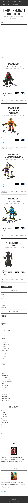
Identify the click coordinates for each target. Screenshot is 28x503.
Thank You (3, 429)
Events (2, 418)
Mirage (3, 338)
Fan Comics (4, 414)
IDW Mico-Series (6, 330)
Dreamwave (4, 327)
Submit (8, 1)
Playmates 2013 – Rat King (14, 244)
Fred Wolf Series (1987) (7, 381)
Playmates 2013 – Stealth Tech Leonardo (14, 200)
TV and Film (4, 377)
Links (4, 4)
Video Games (5, 375)
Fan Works (3, 410)
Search (2, 435)
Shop (2, 424)
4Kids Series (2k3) (6, 379)
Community (20, 1)
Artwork (4, 354)
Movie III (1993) (5, 387)
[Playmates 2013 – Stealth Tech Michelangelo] (14, 126)
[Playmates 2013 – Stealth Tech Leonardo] (14, 214)
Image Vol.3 (5, 336)
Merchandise (9, 100)
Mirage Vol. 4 (6, 344)
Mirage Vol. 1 (6, 340)
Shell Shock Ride (5, 422)
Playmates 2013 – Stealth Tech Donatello (14, 155)
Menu (2, 22)
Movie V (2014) (5, 394)
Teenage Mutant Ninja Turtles (14, 12)
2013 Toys (5, 100)
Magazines (5, 358)
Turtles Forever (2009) (6, 403)
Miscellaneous (5, 371)
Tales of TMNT (6, 348)
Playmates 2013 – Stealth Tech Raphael (14, 65)
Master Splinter (13, 68)
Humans (3, 319)
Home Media (4, 369)
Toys (13, 100)
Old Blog (8, 4)
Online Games (4, 426)
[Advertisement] (14, 39)
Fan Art (3, 412)
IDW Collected (6, 332)
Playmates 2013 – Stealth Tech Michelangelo (14, 110)
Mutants (3, 321)
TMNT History (5, 316)
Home (4, 1)
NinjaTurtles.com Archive (17, 4)
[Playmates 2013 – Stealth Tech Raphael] (14, 80)
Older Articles (7, 287)
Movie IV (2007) (5, 390)
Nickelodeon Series (6, 398)
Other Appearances (6, 353)
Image (3, 335)
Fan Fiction (4, 416)
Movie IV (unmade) (6, 392)
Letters (4, 356)
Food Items (4, 366)
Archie (3, 324)
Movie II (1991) (5, 385)
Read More (3, 465)
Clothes (3, 364)
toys (7, 102)
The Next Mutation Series (7, 400)
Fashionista (11, 501)
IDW (3, 329)
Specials (4, 346)
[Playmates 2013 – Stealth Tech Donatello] (14, 170)
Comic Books (4, 323)
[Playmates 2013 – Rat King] (14, 259)
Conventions (4, 420)
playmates (21, 100)
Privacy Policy (4, 431)
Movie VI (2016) (5, 396)
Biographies (3, 315)
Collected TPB (5, 350)
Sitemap (3, 433)
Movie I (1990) (5, 383)
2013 (18, 100)
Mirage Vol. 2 (6, 342)
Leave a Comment (21, 68)
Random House (6, 361)
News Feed (14, 1)
